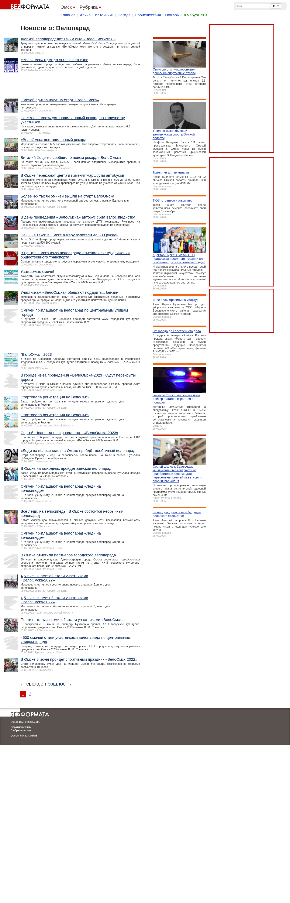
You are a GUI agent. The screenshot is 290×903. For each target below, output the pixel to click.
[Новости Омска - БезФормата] (25, 5)
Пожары (172, 15)
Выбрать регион (21, 730)
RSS (35, 735)
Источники (104, 15)
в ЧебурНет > (196, 15)
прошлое (55, 684)
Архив (85, 15)
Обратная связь (21, 727)
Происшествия (148, 15)
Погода (124, 15)
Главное (68, 15)
